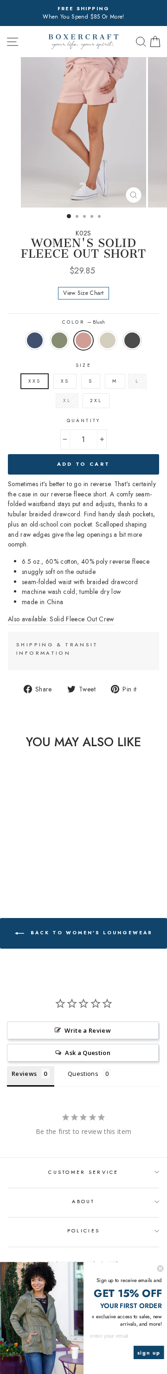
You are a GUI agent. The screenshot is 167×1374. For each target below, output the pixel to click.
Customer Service (83, 1172)
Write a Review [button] (87, 1030)
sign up (149, 1352)
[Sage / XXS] (17, 870)
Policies (83, 1230)
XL (67, 400)
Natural (107, 340)
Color (83, 322)
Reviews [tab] (24, 1073)
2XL (96, 400)
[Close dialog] (160, 1268)
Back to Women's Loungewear (90, 932)
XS (65, 381)
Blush (83, 340)
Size (83, 365)
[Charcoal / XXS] (49, 870)
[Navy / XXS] (7, 870)
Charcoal (132, 340)
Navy (35, 340)
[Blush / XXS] (28, 870)
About (83, 1201)
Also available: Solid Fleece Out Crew (61, 619)
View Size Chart (83, 293)
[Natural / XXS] (39, 870)
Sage (59, 340)
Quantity (83, 420)
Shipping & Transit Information (57, 649)
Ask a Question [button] (87, 1052)
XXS (34, 381)
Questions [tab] (83, 1073)
